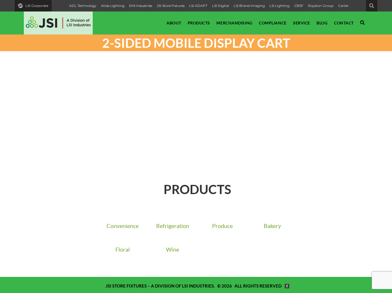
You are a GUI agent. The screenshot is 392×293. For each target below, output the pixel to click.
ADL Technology (82, 5)
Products (199, 22)
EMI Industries (140, 5)
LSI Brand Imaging (249, 5)
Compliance (273, 22)
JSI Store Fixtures (171, 5)
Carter (343, 5)
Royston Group (320, 5)
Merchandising (234, 22)
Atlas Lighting (113, 5)
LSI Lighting (279, 5)
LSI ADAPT (198, 5)
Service (301, 22)
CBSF (298, 5)
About (173, 22)
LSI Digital (220, 5)
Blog (322, 22)
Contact (344, 22)
